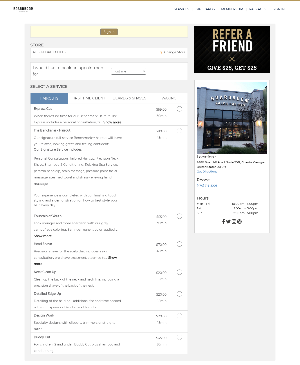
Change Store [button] (174, 52)
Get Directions (207, 171)
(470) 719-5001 (207, 185)
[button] (232, 49)
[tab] (49, 98)
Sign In (109, 32)
